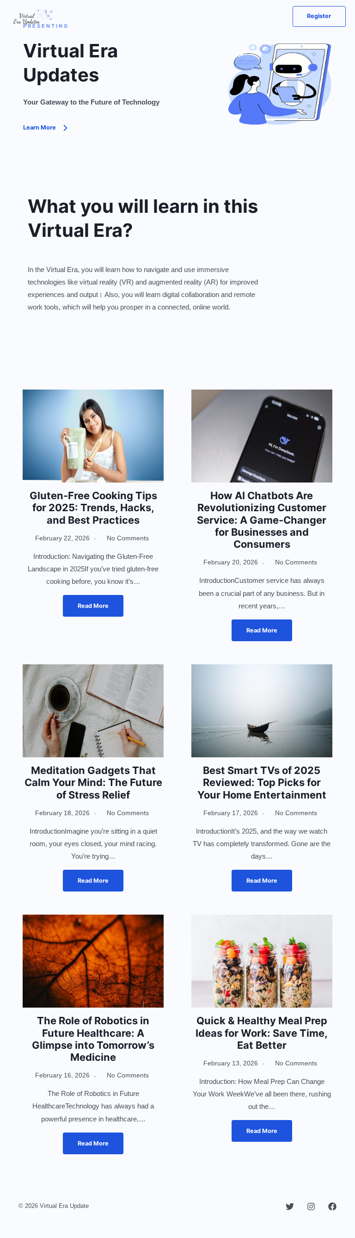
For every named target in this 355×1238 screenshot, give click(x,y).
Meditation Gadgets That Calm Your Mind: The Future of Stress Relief (93, 782)
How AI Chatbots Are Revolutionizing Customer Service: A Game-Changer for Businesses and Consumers (261, 519)
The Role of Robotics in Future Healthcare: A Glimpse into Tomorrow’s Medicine (93, 1039)
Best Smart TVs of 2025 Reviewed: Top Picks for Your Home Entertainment (261, 782)
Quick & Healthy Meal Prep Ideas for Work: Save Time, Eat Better (262, 1033)
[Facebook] (332, 1206)
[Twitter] (290, 1206)
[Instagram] (311, 1206)
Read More (93, 605)
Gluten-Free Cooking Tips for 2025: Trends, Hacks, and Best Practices (93, 507)
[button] (319, 16)
